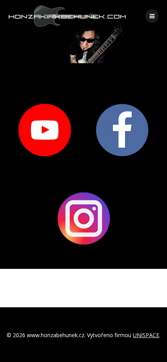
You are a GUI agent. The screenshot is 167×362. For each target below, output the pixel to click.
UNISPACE (146, 335)
